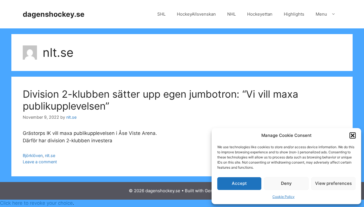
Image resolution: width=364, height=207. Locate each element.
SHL (161, 14)
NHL (231, 14)
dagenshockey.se (53, 14)
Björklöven (33, 155)
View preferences (333, 183)
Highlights (294, 14)
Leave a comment (40, 161)
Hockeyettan (259, 14)
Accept (239, 183)
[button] (352, 135)
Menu (321, 14)
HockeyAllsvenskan (196, 14)
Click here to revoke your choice (36, 203)
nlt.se (50, 155)
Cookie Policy (283, 197)
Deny (286, 183)
